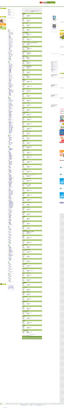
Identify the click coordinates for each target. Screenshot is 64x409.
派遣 (9, 220)
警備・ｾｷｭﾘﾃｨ (10, 205)
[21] (34, 334)
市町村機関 (10, 149)
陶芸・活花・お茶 (11, 90)
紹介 (9, 278)
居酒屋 (10, 53)
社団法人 (10, 163)
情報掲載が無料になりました (53, 69)
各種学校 (10, 179)
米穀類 (10, 115)
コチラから (54, 106)
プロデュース (10, 224)
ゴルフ (10, 74)
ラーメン (10, 38)
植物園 (10, 70)
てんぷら (10, 50)
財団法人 (10, 164)
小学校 (10, 177)
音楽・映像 (10, 91)
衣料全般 (10, 103)
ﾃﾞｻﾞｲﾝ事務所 (10, 206)
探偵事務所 (10, 207)
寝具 (9, 123)
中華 (9, 42)
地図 (30, 15)
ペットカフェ (10, 271)
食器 (9, 259)
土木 (9, 248)
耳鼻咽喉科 (10, 155)
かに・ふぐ (10, 49)
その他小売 (31, 11)
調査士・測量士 (10, 204)
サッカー (10, 79)
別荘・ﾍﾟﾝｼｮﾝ (10, 84)
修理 (9, 237)
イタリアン (10, 43)
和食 (9, 36)
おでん (10, 47)
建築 (9, 247)
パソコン (10, 214)
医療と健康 (10, 287)
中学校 (10, 176)
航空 (9, 197)
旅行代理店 (10, 86)
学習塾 (10, 178)
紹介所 (10, 219)
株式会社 (10, 161)
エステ (10, 138)
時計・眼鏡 (10, 129)
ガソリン (10, 124)
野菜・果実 (10, 114)
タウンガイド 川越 (5, 407)
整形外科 (10, 153)
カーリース (10, 210)
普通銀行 (10, 182)
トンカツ (10, 40)
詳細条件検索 (9, 14)
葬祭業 (10, 223)
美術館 (10, 69)
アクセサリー (10, 108)
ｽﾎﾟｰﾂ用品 (10, 126)
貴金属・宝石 (10, 130)
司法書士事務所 (10, 202)
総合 (9, 234)
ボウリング (10, 75)
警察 (9, 189)
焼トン (10, 45)
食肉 (9, 112)
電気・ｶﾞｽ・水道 (11, 190)
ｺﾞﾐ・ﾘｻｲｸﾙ (10, 193)
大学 (9, 174)
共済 (9, 171)
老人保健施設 (10, 158)
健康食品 (10, 131)
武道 (9, 92)
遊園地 (10, 68)
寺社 (9, 167)
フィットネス (10, 77)
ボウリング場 (10, 64)
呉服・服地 (10, 104)
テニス (10, 76)
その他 (10, 34)
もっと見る (13, 289)
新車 (9, 228)
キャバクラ (10, 55)
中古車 (10, 229)
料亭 (9, 58)
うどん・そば (10, 39)
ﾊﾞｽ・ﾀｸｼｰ (10, 198)
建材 (9, 249)
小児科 (10, 157)
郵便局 (10, 184)
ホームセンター (10, 100)
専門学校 (10, 175)
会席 (9, 59)
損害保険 (10, 170)
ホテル (10, 83)
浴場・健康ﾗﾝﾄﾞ (10, 66)
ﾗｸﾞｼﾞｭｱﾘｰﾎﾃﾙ (10, 85)
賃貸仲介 (10, 255)
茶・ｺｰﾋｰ (10, 116)
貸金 (9, 185)
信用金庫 (10, 183)
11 (33, 334)
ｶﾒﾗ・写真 (10, 128)
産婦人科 (10, 156)
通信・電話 (10, 191)
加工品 (10, 117)
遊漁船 (10, 71)
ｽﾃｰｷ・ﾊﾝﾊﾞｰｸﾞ (10, 41)
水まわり (10, 252)
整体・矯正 (10, 142)
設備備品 (10, 250)
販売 (9, 242)
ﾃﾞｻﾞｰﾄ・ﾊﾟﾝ (10, 33)
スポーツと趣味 (11, 288)
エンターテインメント (10, 285)
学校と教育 (12, 287)
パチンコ (10, 67)
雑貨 (9, 132)
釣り (9, 93)
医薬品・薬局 (10, 122)
